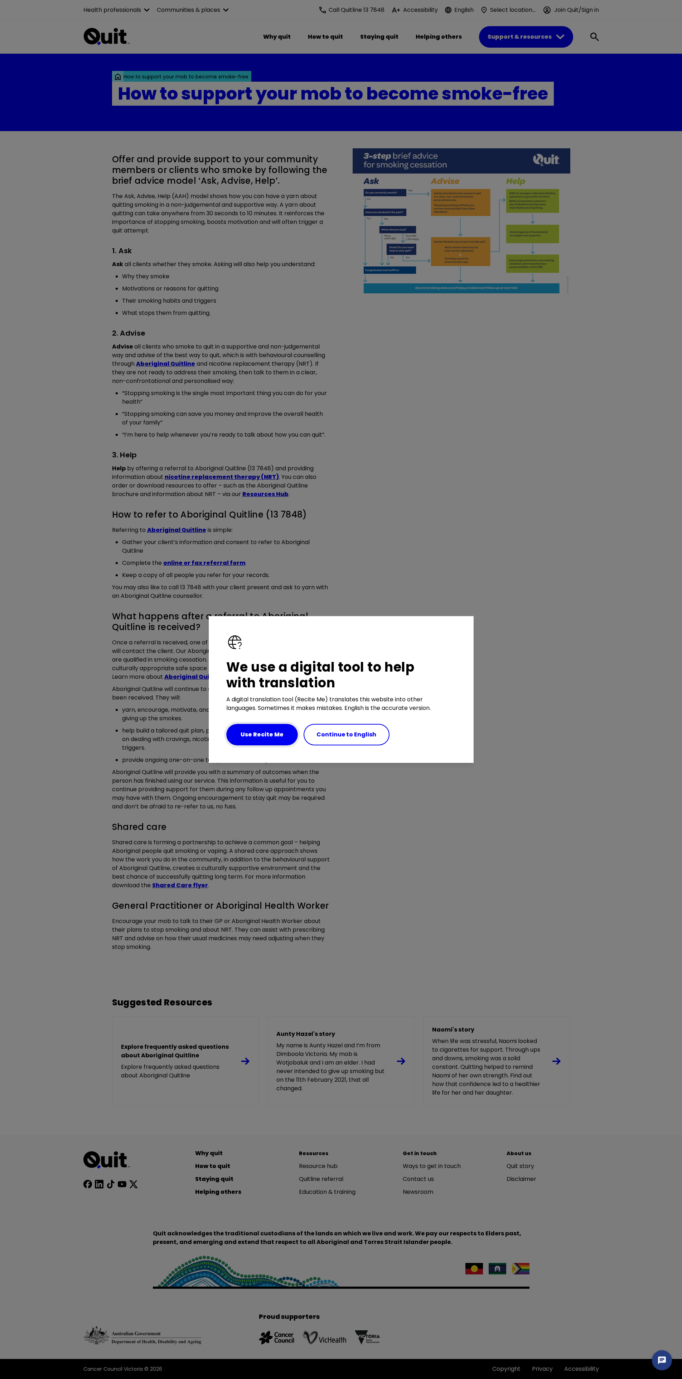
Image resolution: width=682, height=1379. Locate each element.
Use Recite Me (262, 734)
